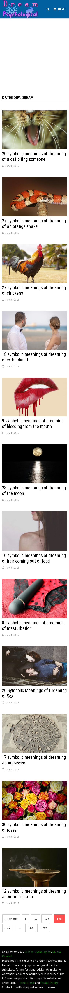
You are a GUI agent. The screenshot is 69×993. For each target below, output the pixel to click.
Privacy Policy (48, 983)
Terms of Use (26, 983)
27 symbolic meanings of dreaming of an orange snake (34, 223)
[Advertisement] (34, 53)
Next (43, 928)
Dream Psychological (37, 952)
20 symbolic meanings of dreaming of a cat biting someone (34, 156)
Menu (61, 9)
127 (7, 928)
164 (30, 928)
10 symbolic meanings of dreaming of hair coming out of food (34, 558)
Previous (11, 918)
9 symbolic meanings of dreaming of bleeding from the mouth (33, 423)
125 (46, 918)
